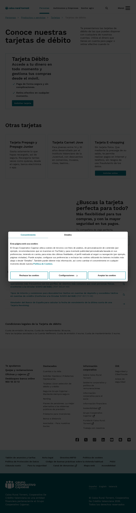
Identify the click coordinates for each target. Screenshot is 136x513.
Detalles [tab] (68, 235)
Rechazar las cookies (29, 275)
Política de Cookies (42, 264)
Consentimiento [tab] (28, 235)
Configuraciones (66, 275)
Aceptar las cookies (107, 275)
